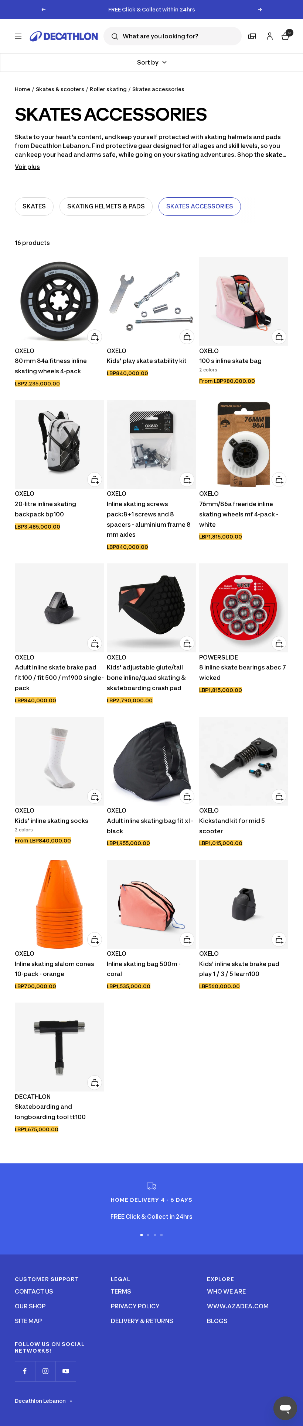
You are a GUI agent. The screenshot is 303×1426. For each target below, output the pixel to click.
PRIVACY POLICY (135, 1306)
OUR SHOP (30, 1306)
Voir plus (27, 166)
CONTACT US (34, 1291)
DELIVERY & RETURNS (142, 1321)
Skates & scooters (60, 89)
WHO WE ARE (226, 1291)
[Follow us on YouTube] (65, 1371)
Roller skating (108, 89)
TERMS (121, 1291)
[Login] (268, 35)
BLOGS (217, 1321)
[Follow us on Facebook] (25, 1371)
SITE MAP (28, 1321)
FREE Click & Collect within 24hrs (151, 9)
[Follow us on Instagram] (45, 1371)
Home (22, 89)
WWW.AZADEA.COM (238, 1306)
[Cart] (284, 35)
